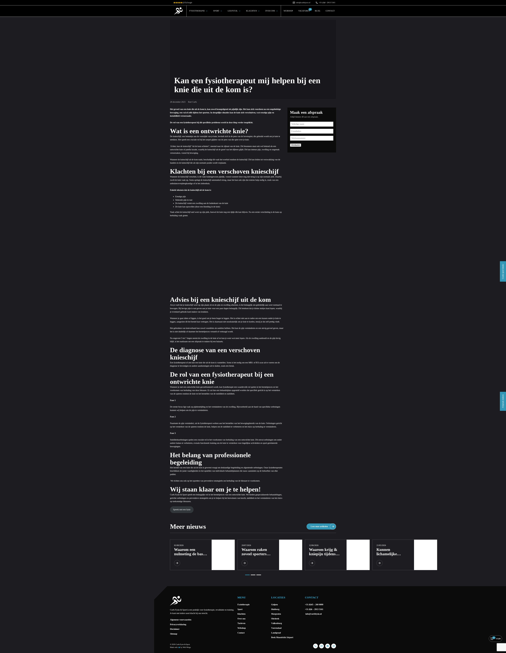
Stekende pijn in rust (183, 200)
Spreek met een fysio (181, 509)
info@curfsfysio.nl (313, 614)
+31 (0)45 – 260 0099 (314, 604)
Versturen (295, 145)
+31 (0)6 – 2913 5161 (314, 609)
